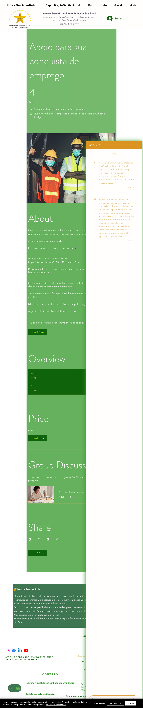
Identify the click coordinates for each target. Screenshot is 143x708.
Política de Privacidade (56, 704)
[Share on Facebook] (30, 539)
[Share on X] (38, 539)
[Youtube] (26, 650)
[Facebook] (14, 650)
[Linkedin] (20, 650)
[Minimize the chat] (136, 145)
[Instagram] (7, 650)
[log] (114, 421)
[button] (97, 4)
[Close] (139, 703)
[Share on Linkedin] (47, 539)
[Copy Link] (56, 539)
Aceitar (131, 703)
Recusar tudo (115, 703)
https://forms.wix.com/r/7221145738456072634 (53, 262)
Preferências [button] (99, 703)
